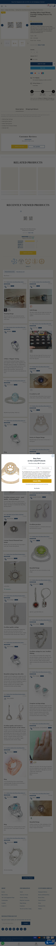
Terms (46, 477)
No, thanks (37, 488)
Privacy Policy (41, 477)
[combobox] (39, 468)
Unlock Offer (37, 481)
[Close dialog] (53, 456)
